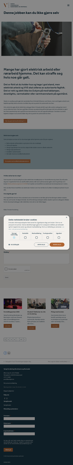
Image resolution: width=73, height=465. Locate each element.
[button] (14, 245)
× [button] (66, 217)
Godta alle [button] (57, 244)
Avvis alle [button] (41, 244)
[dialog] (36, 232)
